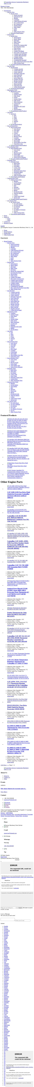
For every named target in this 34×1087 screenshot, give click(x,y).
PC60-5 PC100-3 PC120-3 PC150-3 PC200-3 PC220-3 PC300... (16, 427)
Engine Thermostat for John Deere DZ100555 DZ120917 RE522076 (17, 614)
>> (8, 765)
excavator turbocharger (21, 814)
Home (5, 230)
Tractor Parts (18, 816)
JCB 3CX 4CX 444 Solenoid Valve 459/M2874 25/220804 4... (16, 435)
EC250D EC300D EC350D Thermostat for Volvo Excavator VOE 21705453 (18, 727)
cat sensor (25, 816)
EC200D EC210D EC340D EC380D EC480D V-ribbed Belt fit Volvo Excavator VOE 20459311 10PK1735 (18, 750)
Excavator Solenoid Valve (7, 814)
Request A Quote (5, 6)
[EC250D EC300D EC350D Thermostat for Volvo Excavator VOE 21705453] (18, 722)
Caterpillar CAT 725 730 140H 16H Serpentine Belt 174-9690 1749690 (17, 567)
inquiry (9, 507)
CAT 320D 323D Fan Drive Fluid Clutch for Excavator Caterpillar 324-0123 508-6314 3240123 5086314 (18, 494)
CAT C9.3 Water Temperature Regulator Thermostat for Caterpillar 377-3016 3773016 (17, 661)
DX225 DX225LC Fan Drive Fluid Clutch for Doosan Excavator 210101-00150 (17, 707)
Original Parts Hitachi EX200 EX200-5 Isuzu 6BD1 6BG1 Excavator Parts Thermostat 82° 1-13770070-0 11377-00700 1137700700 (18, 592)
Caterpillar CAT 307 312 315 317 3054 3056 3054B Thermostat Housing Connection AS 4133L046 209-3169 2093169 (18, 638)
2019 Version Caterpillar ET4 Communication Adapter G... (15, 477)
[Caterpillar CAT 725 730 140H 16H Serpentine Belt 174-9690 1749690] (18, 562)
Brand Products (8, 231)
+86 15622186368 (9, 846)
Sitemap (3, 813)
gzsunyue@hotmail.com (10, 799)
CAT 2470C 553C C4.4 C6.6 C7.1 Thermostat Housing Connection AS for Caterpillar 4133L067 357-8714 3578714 (17, 684)
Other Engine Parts (9, 234)
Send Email (4, 856)
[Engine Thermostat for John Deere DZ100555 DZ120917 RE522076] (18, 609)
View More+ (4, 792)
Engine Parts (7, 233)
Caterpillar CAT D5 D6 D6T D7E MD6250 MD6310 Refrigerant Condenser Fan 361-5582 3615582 (18, 518)
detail (12, 507)
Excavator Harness (10, 816)
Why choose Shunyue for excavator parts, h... (13, 788)
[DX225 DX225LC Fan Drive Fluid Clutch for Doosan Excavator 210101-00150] (18, 702)
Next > (5, 765)
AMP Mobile (9, 813)
